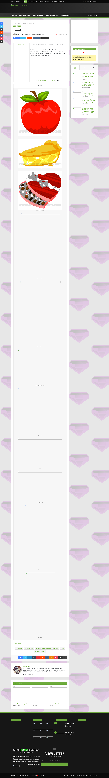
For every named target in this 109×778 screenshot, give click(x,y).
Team (84, 775)
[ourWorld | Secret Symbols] (60, 727)
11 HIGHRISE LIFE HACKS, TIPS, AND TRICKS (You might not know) (88, 84)
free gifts (19, 648)
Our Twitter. (82, 720)
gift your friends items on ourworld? (47, 648)
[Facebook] (26, 674)
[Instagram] (31, 674)
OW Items (25, 23)
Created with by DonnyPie (37, 775)
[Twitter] (27, 674)
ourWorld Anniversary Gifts (20, 704)
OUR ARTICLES (24, 15)
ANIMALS (46, 80)
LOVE (41, 80)
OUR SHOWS (38, 15)
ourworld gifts (40, 651)
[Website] (24, 674)
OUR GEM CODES (52, 15)
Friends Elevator (69, 732)
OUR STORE (65, 15)
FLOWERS (52, 80)
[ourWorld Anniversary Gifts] (21, 694)
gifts (62, 648)
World (87, 775)
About (80, 775)
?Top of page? (17, 643)
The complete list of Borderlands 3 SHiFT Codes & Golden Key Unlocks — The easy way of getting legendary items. (55, 1)
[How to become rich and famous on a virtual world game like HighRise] (77, 94)
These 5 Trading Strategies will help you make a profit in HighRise (89, 100)
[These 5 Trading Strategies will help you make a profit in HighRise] (77, 102)
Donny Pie (18, 34)
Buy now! (95, 775)
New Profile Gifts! (55, 704)
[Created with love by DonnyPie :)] (19, 5)
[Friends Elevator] (60, 736)
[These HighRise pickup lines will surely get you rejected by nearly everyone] (36, 738)
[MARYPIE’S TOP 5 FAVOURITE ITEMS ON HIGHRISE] (50, 739)
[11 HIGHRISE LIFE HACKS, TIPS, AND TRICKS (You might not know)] (77, 86)
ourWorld (20, 23)
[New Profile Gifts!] (58, 694)
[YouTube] (29, 674)
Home (14, 15)
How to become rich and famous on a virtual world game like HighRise (89, 93)
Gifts (29, 23)
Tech (91, 775)
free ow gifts (29, 648)
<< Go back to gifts (19, 44)
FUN (38, 80)
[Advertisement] (69, 7)
